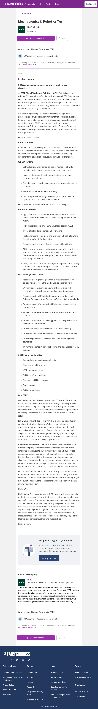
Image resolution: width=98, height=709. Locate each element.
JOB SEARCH (25, 13)
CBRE (29, 580)
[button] (62, 38)
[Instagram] (11, 659)
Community (30, 4)
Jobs (40, 4)
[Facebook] (5, 659)
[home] (14, 5)
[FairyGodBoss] (17, 654)
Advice (49, 4)
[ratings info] (19, 63)
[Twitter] (17, 659)
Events (58, 4)
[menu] (3, 2)
